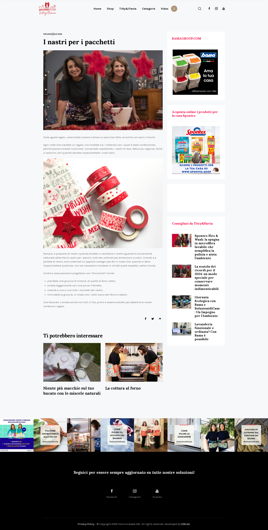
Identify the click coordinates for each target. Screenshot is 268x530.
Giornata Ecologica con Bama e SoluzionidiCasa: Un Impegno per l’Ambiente (207, 306)
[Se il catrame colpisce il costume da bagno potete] (251, 435)
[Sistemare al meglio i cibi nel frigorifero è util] (83, 435)
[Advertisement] (196, 198)
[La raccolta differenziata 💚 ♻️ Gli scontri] (151, 435)
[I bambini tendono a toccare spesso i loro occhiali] (117, 435)
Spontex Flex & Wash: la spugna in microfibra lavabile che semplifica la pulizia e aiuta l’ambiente (207, 247)
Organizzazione (52, 34)
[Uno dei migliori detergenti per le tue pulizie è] (50, 435)
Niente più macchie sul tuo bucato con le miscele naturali (72, 391)
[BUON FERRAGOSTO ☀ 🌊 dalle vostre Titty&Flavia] (217, 435)
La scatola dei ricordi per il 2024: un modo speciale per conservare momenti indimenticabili (207, 277)
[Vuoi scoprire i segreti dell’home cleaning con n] (17, 435)
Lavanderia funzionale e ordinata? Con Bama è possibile (206, 331)
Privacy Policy (86, 523)
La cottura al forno (123, 388)
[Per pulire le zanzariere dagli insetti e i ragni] (184, 435)
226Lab (185, 523)
